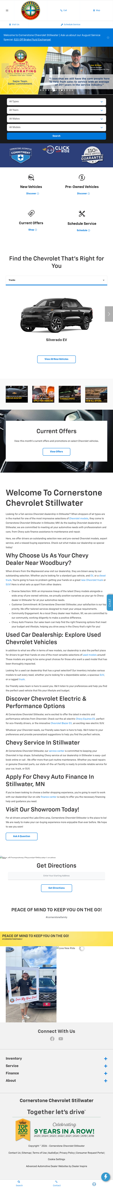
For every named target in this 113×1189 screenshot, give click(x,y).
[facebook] (52, 1038)
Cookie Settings (56, 1159)
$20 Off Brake (22, 39)
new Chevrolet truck (92, 580)
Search (56, 136)
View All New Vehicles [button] (56, 359)
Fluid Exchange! (41, 39)
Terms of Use (40, 1153)
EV (91, 576)
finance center (48, 797)
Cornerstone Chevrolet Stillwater (67, 1146)
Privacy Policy (67, 1153)
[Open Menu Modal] (7, 10)
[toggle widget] (105, 1177)
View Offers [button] (56, 452)
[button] (40, 90)
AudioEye (53, 1153)
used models (90, 655)
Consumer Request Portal (90, 1153)
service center (56, 751)
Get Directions (56, 888)
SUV (8, 585)
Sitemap (26, 1153)
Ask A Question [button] (21, 836)
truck (22, 679)
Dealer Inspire (79, 1166)
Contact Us (14, 1153)
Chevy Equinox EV (85, 719)
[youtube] (61, 1038)
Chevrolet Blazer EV (61, 723)
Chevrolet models (78, 519)
